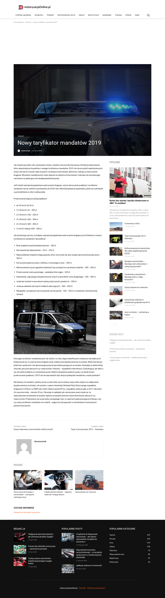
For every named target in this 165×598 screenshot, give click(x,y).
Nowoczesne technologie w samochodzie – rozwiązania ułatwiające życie (24, 494)
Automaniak (25, 151)
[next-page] (115, 324)
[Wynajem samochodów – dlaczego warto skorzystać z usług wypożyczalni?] (116, 264)
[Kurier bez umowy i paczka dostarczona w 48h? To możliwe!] (130, 182)
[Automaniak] (19, 150)
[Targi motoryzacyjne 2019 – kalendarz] (116, 239)
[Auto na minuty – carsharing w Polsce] (116, 315)
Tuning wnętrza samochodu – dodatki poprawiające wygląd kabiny (40, 560)
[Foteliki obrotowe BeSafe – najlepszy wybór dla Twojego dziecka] (58, 480)
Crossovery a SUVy (132, 223)
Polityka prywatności (96, 588)
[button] (148, 15)
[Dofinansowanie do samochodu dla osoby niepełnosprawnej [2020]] (116, 251)
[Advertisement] (82, 44)
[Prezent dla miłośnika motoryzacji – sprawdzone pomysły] (20, 549)
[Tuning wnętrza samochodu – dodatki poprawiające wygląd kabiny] (20, 561)
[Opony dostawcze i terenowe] (89, 480)
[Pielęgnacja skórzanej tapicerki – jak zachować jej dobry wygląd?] (20, 537)
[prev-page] (111, 324)
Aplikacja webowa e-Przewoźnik (89, 565)
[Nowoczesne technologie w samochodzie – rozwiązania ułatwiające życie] (28, 480)
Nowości (29, 22)
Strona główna (19, 22)
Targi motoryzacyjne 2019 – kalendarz (87, 429)
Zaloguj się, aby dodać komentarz (27, 512)
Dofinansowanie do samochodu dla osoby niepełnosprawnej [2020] (137, 250)
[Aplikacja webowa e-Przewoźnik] (68, 568)
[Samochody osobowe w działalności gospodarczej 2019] (116, 302)
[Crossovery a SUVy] (116, 226)
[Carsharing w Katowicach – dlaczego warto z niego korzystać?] (116, 277)
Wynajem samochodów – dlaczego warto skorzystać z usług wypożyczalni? (136, 264)
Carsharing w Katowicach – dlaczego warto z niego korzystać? (136, 277)
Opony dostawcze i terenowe (85, 492)
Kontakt (82, 588)
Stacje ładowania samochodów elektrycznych (33, 429)
